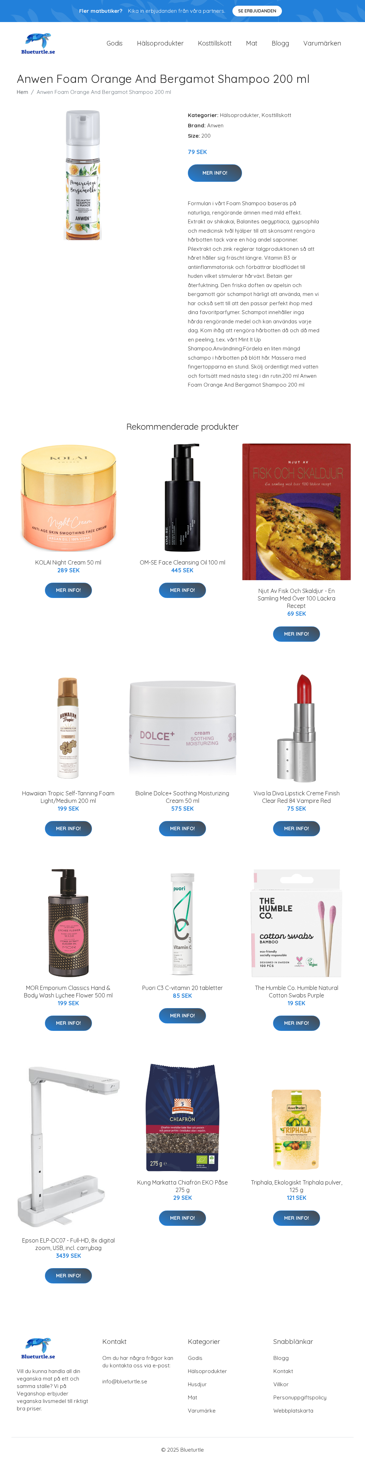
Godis (115, 43)
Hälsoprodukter (160, 43)
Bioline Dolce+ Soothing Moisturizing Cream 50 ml (182, 797)
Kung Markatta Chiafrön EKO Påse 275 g (182, 1186)
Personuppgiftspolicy (300, 1397)
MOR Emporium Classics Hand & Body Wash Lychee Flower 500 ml (68, 991)
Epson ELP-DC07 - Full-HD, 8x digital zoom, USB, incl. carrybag (68, 1244)
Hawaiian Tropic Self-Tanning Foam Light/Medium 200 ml (68, 797)
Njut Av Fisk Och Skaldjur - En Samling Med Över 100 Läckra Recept (296, 598)
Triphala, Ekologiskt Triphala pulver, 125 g (296, 1186)
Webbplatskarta (293, 1410)
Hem (22, 92)
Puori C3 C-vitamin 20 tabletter (182, 987)
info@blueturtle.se (124, 1381)
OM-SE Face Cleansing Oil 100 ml (182, 562)
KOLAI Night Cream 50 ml (68, 562)
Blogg (280, 43)
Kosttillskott (215, 43)
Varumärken (322, 43)
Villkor (281, 1384)
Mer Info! (214, 173)
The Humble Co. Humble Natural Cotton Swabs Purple (296, 991)
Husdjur (197, 1384)
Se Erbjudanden (257, 11)
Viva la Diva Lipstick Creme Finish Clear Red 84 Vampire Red (296, 797)
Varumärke (202, 1410)
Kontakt (283, 1371)
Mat (251, 43)
